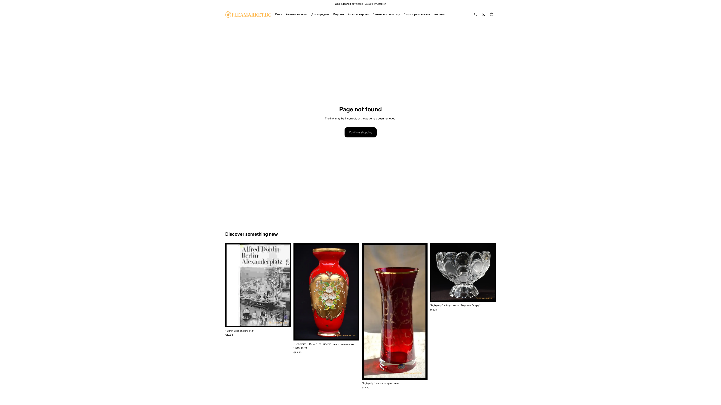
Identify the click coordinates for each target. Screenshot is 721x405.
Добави (288, 321)
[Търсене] (475, 14)
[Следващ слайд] (353, 292)
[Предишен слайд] (299, 292)
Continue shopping (360, 132)
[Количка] (491, 14)
